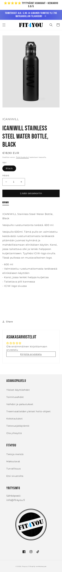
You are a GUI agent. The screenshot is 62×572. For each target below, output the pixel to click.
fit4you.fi (25, 566)
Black (9, 168)
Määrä (5, 175)
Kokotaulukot (14, 418)
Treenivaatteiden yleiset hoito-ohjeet (28, 411)
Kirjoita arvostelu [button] (31, 354)
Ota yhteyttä (14, 433)
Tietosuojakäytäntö (17, 425)
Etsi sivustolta (14, 476)
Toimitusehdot (15, 397)
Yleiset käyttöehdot (18, 389)
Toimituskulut (22, 157)
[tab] (5, 203)
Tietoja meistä (14, 454)
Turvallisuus (13, 468)
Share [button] (9, 321)
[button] (3, 24)
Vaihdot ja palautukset (19, 404)
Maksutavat (13, 461)
